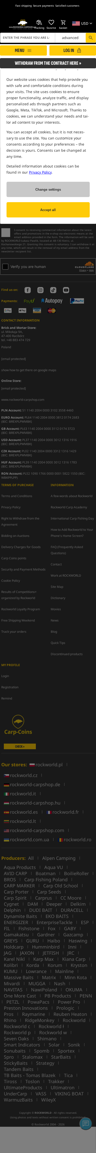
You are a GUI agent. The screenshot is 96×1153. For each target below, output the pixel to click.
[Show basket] (63, 22)
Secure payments (43, 5)
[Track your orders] (39, 22)
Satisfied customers (67, 5)
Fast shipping (23, 5)
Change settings (48, 189)
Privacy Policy (40, 172)
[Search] (91, 38)
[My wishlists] (51, 22)
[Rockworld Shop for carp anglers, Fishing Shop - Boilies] (22, 24)
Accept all (48, 210)
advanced (70, 37)
